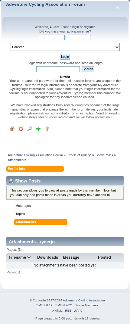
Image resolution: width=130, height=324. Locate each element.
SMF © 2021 (64, 305)
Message (71, 257)
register (89, 27)
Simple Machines (86, 305)
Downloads (47, 257)
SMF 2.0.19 (44, 305)
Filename (18, 257)
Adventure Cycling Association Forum (45, 4)
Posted (104, 257)
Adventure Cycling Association (84, 300)
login (75, 27)
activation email (78, 31)
